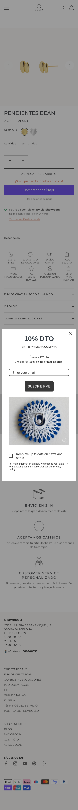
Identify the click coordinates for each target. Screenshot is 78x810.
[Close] (71, 333)
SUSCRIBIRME (39, 386)
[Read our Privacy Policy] (66, 464)
